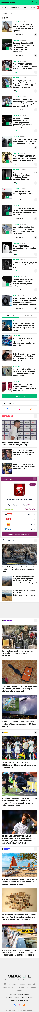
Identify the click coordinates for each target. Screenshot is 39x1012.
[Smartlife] (7, 2)
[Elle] (14, 987)
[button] (18, 34)
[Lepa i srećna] (22, 984)
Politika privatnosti (17, 1000)
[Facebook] (8, 409)
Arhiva (26, 1000)
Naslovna (4, 13)
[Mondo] (7, 984)
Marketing (13, 994)
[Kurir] (15, 984)
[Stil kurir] (27, 987)
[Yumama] (31, 984)
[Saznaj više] (35, 416)
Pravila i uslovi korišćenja (12, 997)
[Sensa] (21, 987)
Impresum (20, 994)
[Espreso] (19, 990)
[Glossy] (33, 987)
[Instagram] (19, 409)
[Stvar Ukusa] (6, 987)
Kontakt (26, 994)
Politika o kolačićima (28, 997)
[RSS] (31, 409)
